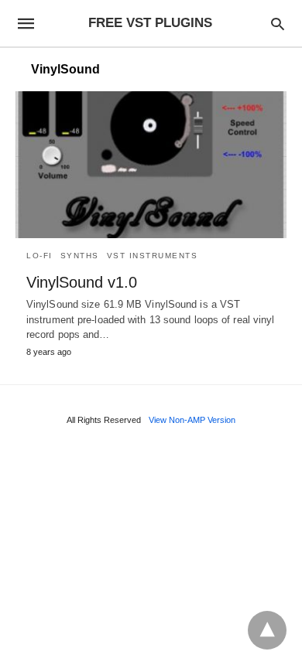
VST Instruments (152, 255)
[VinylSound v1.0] (151, 164)
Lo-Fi (39, 255)
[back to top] (267, 630)
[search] (278, 23)
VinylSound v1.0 (81, 282)
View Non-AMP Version (192, 420)
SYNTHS (79, 255)
